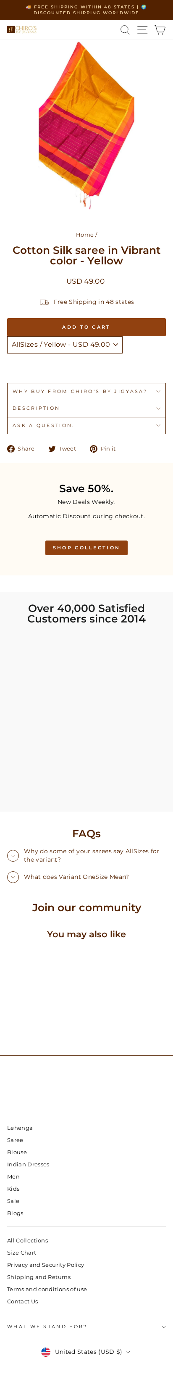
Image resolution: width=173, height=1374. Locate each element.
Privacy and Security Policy (45, 1265)
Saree (15, 1140)
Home (85, 235)
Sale (13, 1201)
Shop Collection (87, 548)
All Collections (27, 1240)
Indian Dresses (28, 1164)
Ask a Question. (44, 425)
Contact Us (22, 1301)
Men (13, 1177)
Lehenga (20, 1128)
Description (36, 408)
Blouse (17, 1152)
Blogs (15, 1213)
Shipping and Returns (39, 1277)
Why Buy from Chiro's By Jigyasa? (80, 391)
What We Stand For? (47, 1326)
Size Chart (21, 1253)
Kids (13, 1189)
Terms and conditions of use (47, 1289)
